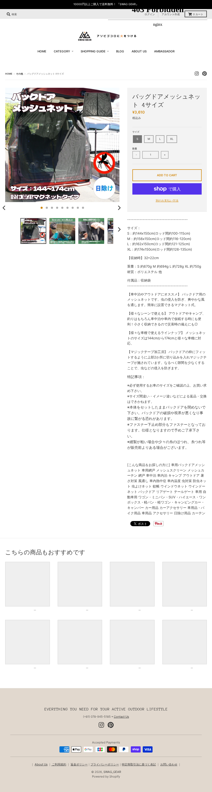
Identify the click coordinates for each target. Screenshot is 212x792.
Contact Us (121, 716)
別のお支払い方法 (167, 200)
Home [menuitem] (41, 51)
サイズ (135, 131)
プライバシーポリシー (104, 764)
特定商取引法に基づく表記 (139, 764)
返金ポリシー (79, 764)
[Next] (119, 207)
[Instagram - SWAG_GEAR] (101, 725)
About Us (41, 764)
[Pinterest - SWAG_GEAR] (111, 725)
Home (8, 73)
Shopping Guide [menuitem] (93, 51)
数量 (134, 148)
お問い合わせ (168, 764)
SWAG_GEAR (112, 772)
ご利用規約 (58, 764)
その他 (19, 73)
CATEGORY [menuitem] (62, 51)
